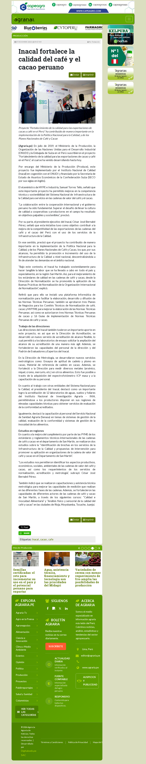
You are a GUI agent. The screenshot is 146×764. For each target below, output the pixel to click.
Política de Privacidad (78, 742)
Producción (20, 35)
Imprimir (89, 74)
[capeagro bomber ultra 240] (73, 7)
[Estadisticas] (121, 74)
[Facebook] (47, 608)
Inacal (35, 539)
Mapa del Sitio (99, 742)
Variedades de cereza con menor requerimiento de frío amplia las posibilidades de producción (88, 577)
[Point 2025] (121, 56)
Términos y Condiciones (52, 742)
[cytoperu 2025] (57, 28)
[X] (60, 608)
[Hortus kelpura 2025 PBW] (121, 35)
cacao (43, 539)
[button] (82, 548)
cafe (50, 539)
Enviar (76, 74)
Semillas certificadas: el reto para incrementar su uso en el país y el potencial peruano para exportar (24, 580)
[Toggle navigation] (129, 19)
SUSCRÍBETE (56, 646)
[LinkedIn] (66, 608)
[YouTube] (54, 608)
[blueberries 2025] (27, 28)
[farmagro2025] (91, 28)
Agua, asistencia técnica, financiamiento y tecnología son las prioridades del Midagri (57, 577)
